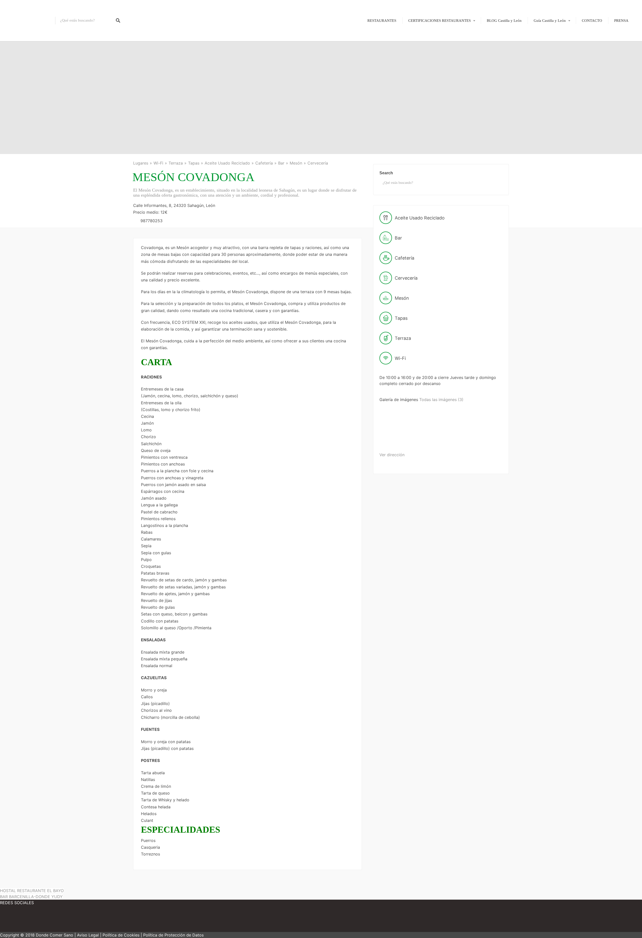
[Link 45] (45, 920)
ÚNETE (426, 46)
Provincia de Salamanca (549, 72)
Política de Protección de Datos (173, 934)
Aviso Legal (88, 934)
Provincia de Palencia (547, 63)
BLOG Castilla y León (504, 21)
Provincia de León (544, 54)
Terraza (176, 163)
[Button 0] (118, 20)
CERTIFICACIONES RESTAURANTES (439, 21)
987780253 (151, 220)
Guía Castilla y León (550, 21)
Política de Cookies (121, 934)
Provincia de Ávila (544, 37)
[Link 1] (28, 21)
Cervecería (317, 163)
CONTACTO (592, 21)
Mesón (296, 163)
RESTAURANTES (381, 21)
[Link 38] (398, 438)
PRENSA (621, 21)
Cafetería (264, 163)
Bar (281, 163)
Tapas (193, 163)
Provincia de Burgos (546, 46)
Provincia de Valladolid (548, 98)
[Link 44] (15, 920)
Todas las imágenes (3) (441, 399)
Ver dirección (392, 454)
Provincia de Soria (544, 89)
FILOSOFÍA (429, 37)
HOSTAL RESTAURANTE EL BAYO (32, 890)
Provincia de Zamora (546, 106)
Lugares (140, 163)
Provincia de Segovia (546, 80)
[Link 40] (476, 438)
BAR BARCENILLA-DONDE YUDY (31, 896)
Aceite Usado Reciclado (227, 163)
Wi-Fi (158, 163)
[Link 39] (437, 438)
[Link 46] (75, 920)
